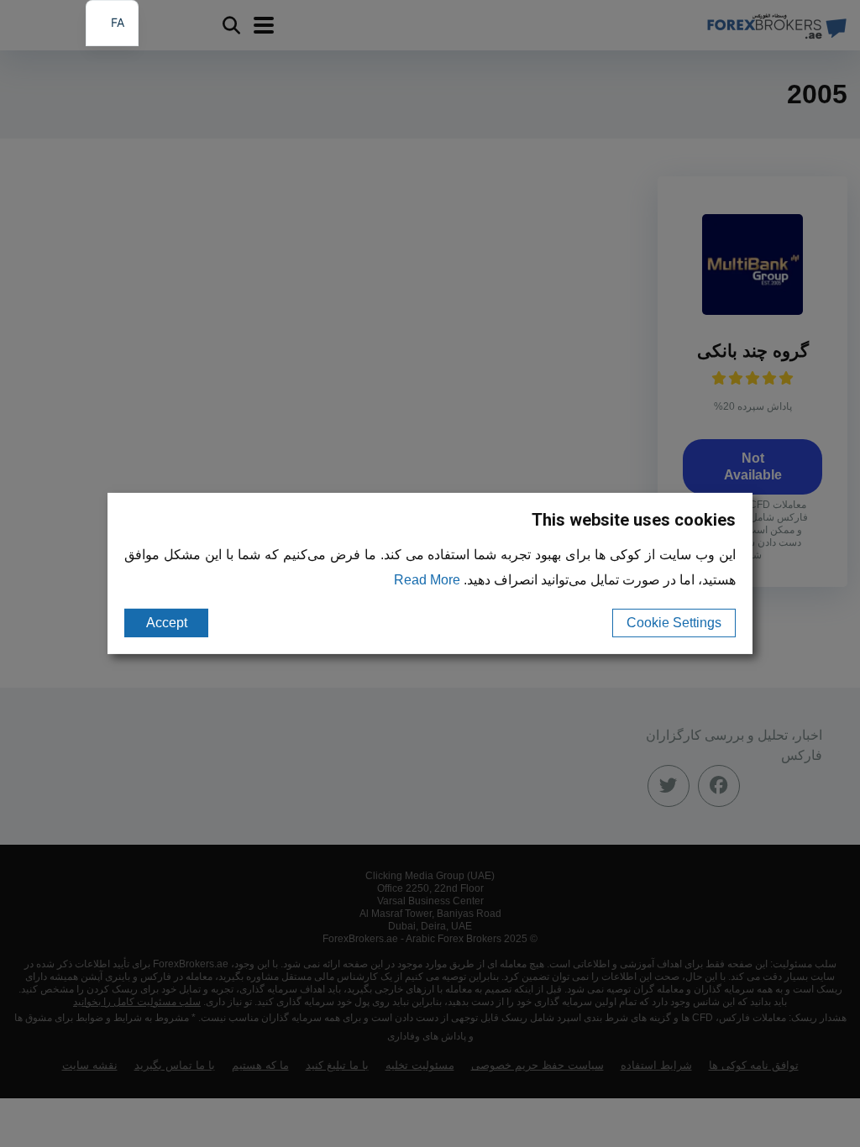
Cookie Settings (674, 622)
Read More (427, 580)
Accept (166, 622)
